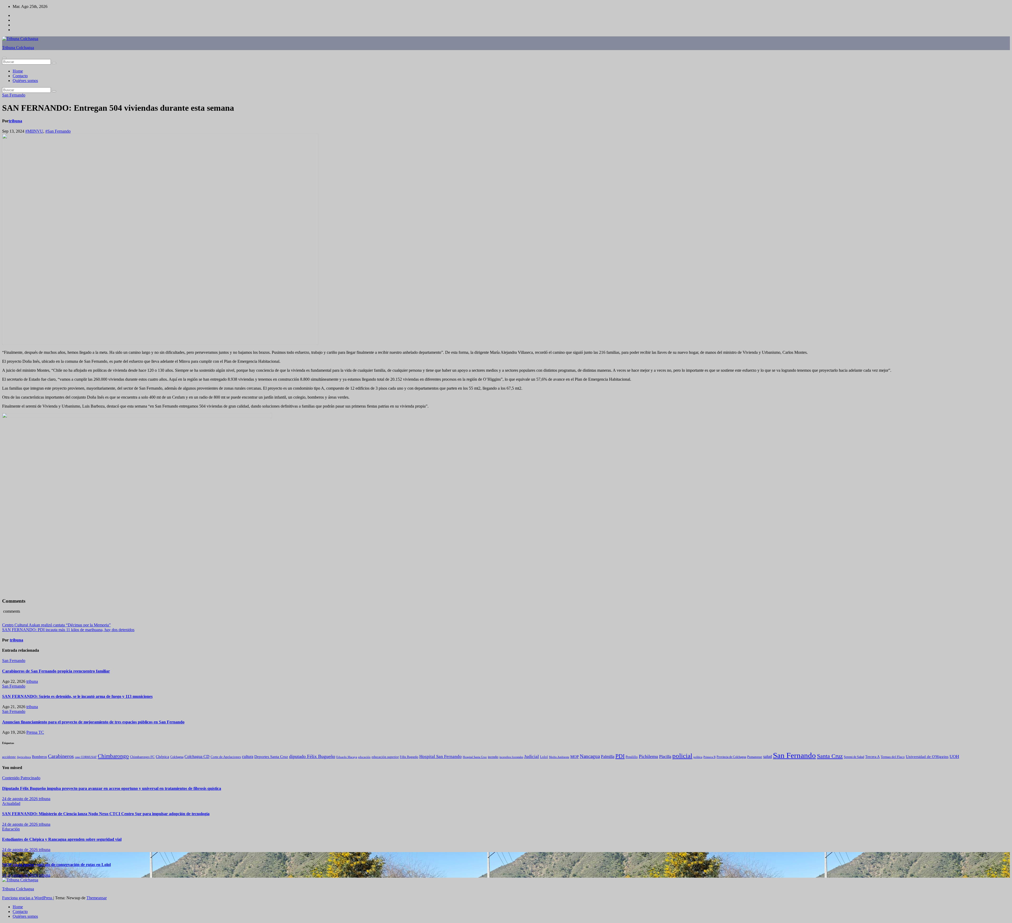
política (697, 756)
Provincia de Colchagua (731, 757)
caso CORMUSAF (86, 756)
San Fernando (13, 95)
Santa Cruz (830, 756)
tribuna (15, 121)
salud (767, 756)
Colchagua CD (197, 756)
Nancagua (590, 756)
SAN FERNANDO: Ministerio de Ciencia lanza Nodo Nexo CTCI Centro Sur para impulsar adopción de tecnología (106, 813)
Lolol (544, 757)
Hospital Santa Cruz (475, 757)
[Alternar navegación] (4, 58)
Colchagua (176, 757)
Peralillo (632, 757)
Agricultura (24, 757)
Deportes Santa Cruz (271, 757)
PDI (620, 756)
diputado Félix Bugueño (312, 756)
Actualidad (11, 803)
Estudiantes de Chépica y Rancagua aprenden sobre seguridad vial (61, 839)
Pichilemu (648, 756)
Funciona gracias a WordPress (27, 898)
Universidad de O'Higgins (927, 756)
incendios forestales (511, 756)
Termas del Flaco (893, 757)
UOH (954, 756)
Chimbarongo (113, 756)
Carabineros (61, 756)
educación (364, 756)
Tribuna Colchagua (18, 47)
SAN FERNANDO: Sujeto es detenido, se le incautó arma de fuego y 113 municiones (77, 696)
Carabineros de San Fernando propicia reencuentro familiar (56, 671)
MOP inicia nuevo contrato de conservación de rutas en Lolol (56, 864)
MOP (574, 757)
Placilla (665, 756)
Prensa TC (35, 732)
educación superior (385, 757)
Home (18, 71)
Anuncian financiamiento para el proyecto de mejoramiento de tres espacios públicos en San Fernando (93, 722)
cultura (247, 756)
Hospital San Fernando (440, 756)
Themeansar (96, 898)
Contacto (20, 76)
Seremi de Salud (854, 757)
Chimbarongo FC (142, 757)
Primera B (709, 756)
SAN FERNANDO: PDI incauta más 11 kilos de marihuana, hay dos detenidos (68, 629)
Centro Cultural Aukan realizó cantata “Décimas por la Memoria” (56, 625)
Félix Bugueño (409, 757)
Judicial (531, 756)
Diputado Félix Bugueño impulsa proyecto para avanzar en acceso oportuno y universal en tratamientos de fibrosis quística (111, 788)
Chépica (162, 757)
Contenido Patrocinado (21, 778)
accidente (9, 757)
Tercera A (872, 757)
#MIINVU (34, 131)
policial (682, 755)
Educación (11, 829)
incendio (493, 757)
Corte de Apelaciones (226, 757)
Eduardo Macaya (346, 756)
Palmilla (607, 756)
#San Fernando (58, 131)
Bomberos (39, 757)
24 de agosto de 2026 (20, 798)
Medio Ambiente (559, 756)
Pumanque (754, 757)
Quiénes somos (25, 80)
